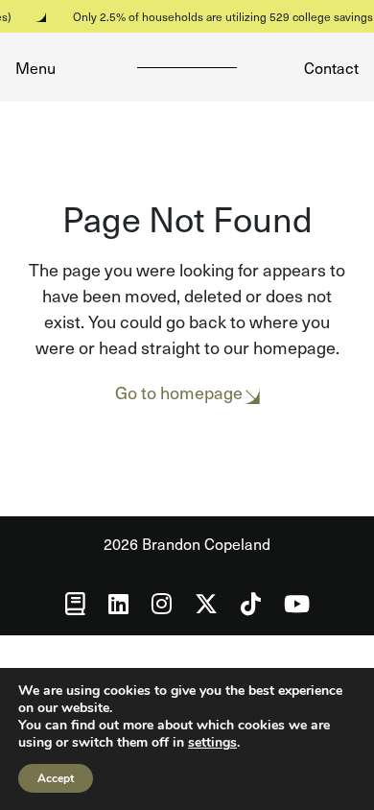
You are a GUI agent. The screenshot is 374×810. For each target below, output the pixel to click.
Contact (331, 67)
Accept (55, 778)
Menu (35, 67)
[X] (206, 602)
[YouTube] (297, 602)
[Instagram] (162, 602)
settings (212, 742)
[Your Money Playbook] (75, 602)
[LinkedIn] (118, 602)
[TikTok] (251, 602)
